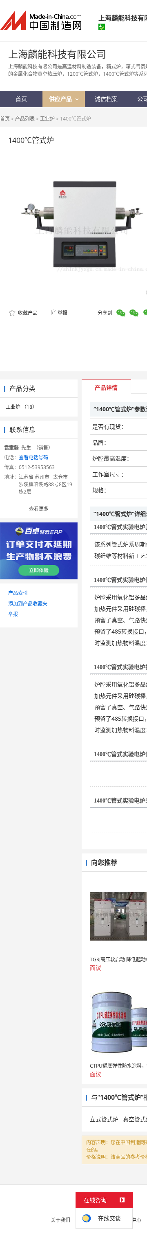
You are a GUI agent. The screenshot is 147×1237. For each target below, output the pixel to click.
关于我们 (60, 1220)
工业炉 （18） (21, 407)
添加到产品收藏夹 (27, 603)
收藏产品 (27, 312)
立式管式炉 (104, 1119)
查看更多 (39, 508)
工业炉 (47, 118)
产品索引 (18, 593)
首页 (5, 118)
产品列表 (25, 118)
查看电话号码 (33, 457)
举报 (62, 312)
